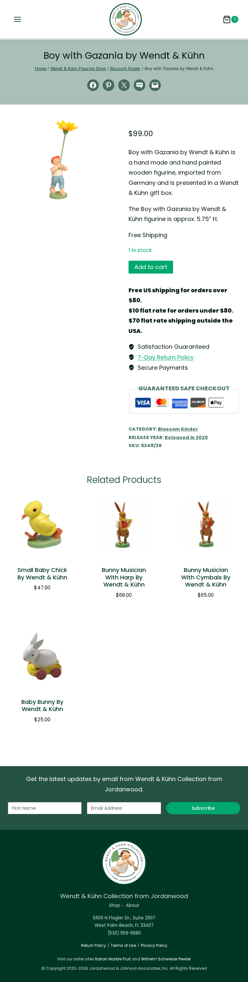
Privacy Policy (154, 945)
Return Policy (93, 945)
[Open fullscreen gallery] (113, 192)
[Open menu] (16, 19)
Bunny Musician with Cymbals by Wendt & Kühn (205, 577)
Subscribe (203, 808)
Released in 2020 (186, 437)
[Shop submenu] (122, 905)
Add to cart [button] (39, 607)
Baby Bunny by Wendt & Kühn (42, 705)
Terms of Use (123, 945)
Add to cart (150, 267)
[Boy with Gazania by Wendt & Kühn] (63, 159)
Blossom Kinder (178, 429)
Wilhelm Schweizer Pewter (166, 959)
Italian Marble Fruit (113, 959)
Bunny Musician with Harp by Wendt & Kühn (124, 577)
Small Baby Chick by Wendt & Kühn (42, 573)
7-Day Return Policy (166, 357)
